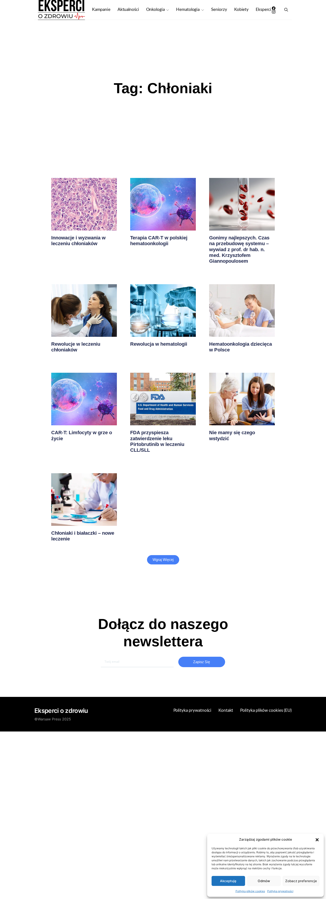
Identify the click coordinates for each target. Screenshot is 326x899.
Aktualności (128, 10)
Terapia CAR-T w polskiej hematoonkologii (158, 240)
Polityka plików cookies (250, 891)
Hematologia (188, 10)
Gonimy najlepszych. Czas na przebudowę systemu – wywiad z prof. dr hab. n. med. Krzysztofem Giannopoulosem (239, 249)
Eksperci (263, 10)
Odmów (264, 881)
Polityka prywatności (280, 891)
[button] (317, 839)
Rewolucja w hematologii (158, 344)
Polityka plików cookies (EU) (266, 710)
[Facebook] (273, 8)
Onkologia (155, 10)
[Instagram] (273, 12)
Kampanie (101, 10)
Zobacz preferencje (301, 881)
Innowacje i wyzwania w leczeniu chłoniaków (78, 240)
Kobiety (241, 10)
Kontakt (225, 710)
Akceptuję (228, 881)
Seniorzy (219, 10)
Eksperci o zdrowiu (61, 711)
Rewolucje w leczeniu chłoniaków (75, 347)
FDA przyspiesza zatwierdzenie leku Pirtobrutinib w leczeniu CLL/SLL (157, 441)
